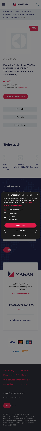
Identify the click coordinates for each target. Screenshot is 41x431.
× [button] (37, 194)
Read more (28, 203)
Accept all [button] (20, 225)
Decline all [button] (20, 231)
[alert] (20, 215)
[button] (20, 206)
